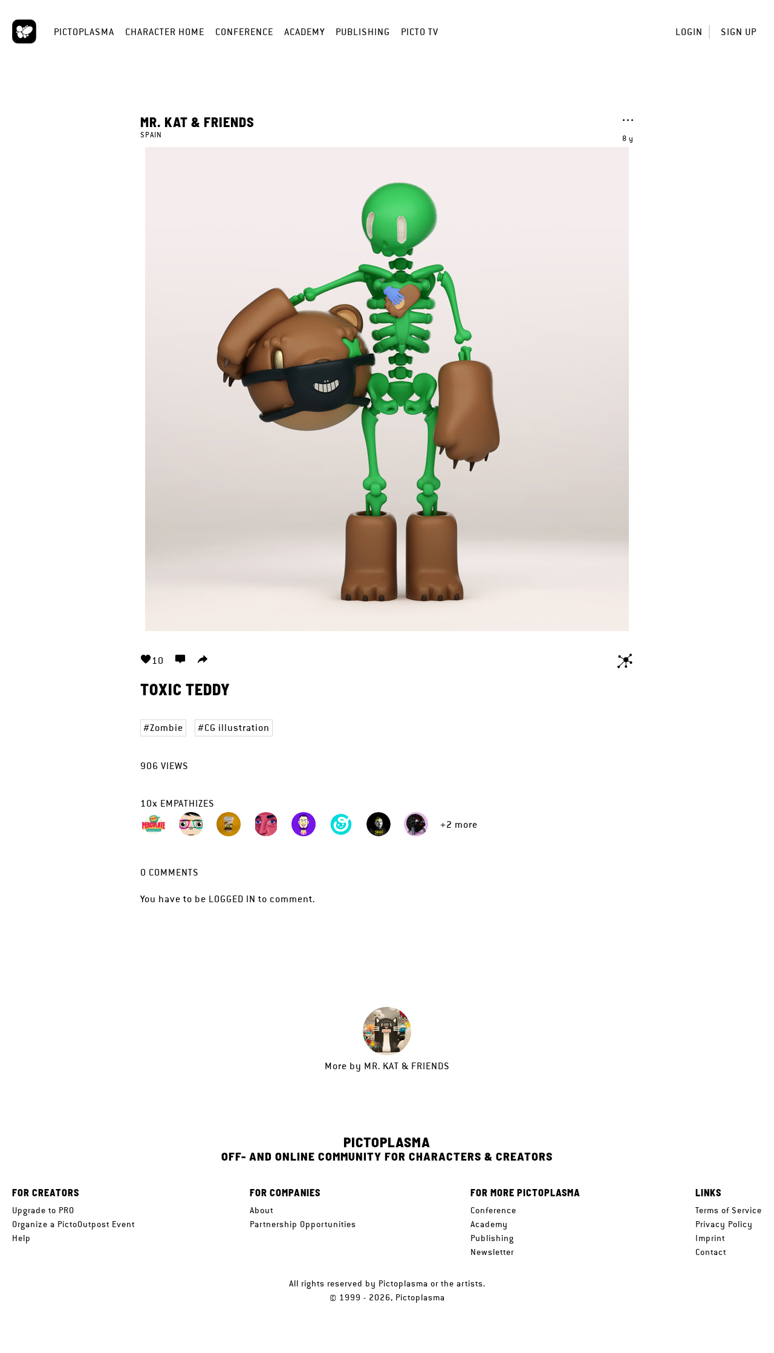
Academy (304, 31)
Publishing (363, 31)
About (261, 1210)
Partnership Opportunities (303, 1224)
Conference (244, 31)
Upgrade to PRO (43, 1210)
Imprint (710, 1238)
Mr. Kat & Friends (197, 121)
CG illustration (237, 727)
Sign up (738, 31)
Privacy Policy (724, 1224)
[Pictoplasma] (24, 31)
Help (21, 1238)
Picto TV (419, 31)
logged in (232, 899)
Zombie (166, 727)
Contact (710, 1252)
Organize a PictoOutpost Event (73, 1224)
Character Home (164, 31)
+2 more (459, 824)
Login (689, 31)
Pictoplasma (84, 31)
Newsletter (492, 1252)
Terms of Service (728, 1210)
